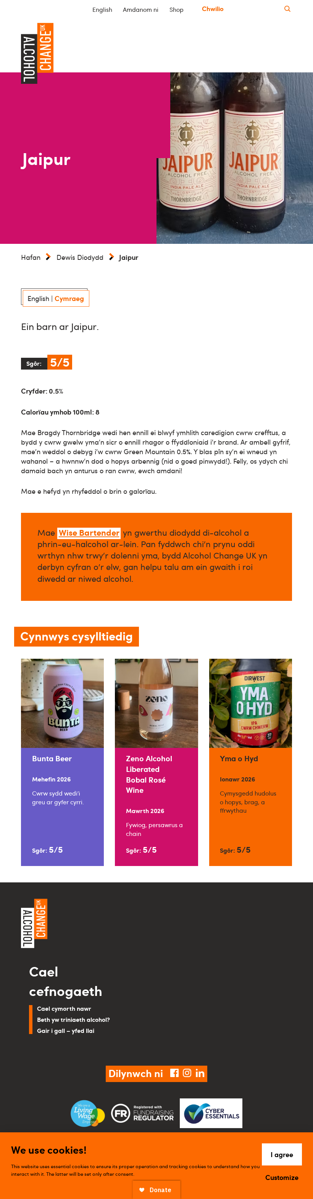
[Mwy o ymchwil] (287, 9)
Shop (176, 9)
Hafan (30, 257)
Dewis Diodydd (79, 257)
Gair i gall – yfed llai (65, 1030)
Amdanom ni (140, 9)
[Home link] (85, 924)
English (102, 9)
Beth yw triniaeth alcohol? (73, 1019)
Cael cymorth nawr (64, 1008)
